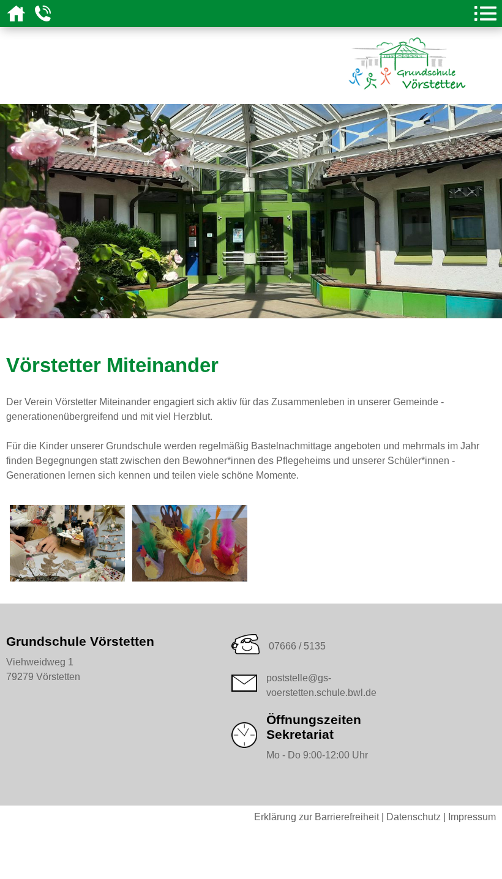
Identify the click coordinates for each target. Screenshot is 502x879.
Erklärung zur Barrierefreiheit (316, 817)
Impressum (472, 817)
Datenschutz (413, 817)
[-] (67, 577)
